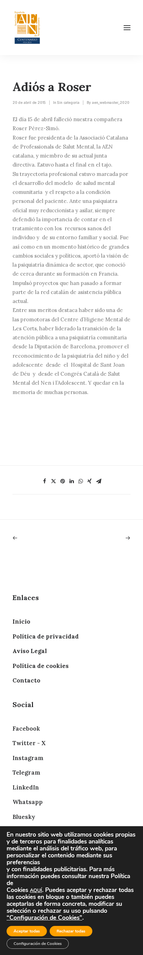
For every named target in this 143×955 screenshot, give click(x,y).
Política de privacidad (45, 636)
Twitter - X (28, 743)
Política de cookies (40, 666)
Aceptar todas (27, 931)
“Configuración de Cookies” (44, 917)
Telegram (26, 772)
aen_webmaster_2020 (110, 102)
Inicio (21, 621)
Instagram (27, 758)
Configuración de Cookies (38, 943)
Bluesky (23, 817)
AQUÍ (36, 890)
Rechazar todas (71, 931)
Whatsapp (27, 802)
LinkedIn (25, 787)
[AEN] (27, 27)
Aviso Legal (29, 651)
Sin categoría (68, 102)
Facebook (26, 728)
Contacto (26, 680)
